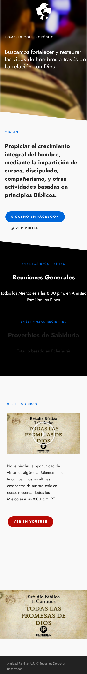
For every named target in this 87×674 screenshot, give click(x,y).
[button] (43, 433)
